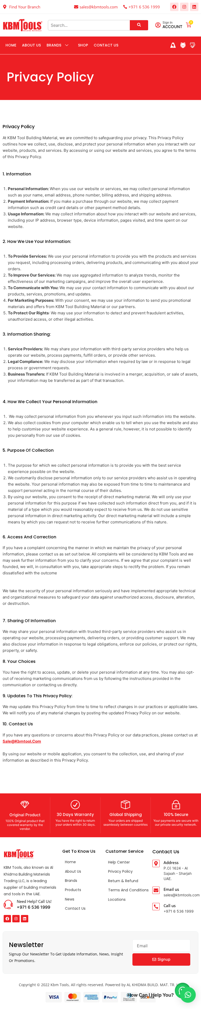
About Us (31, 45)
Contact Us (106, 45)
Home (10, 45)
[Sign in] (158, 25)
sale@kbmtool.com (22, 741)
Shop (83, 45)
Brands (54, 45)
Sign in (167, 22)
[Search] (139, 25)
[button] (188, 995)
